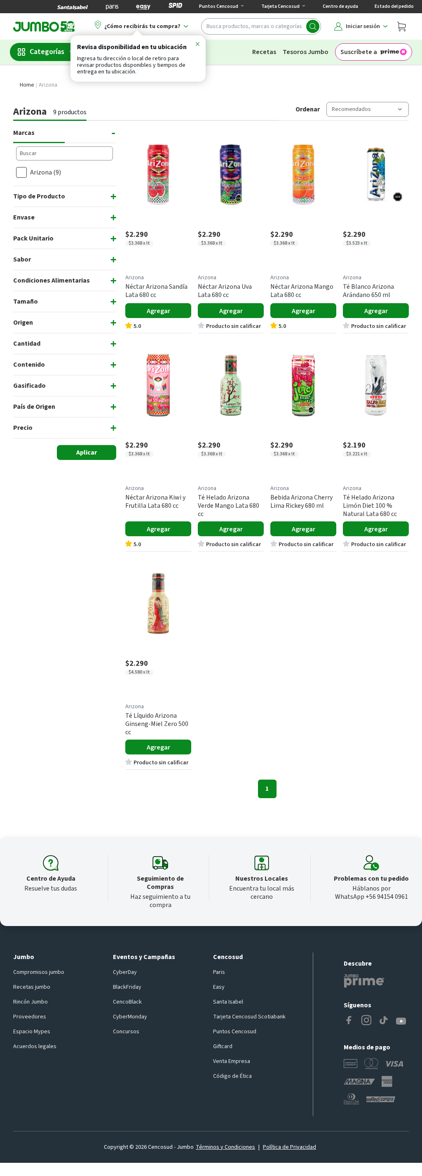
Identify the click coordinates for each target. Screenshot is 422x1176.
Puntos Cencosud (234, 1032)
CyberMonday (130, 1017)
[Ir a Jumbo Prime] (364, 980)
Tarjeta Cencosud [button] (280, 6)
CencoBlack (127, 1002)
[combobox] (261, 26)
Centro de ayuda (340, 6)
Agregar (158, 311)
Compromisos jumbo (38, 972)
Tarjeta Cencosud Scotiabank (249, 1017)
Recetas (264, 52)
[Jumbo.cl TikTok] (383, 1021)
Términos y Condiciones (225, 1147)
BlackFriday (127, 987)
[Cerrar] (197, 45)
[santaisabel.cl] (72, 6)
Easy (219, 987)
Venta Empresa (231, 1061)
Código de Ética (232, 1076)
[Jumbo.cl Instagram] (366, 1021)
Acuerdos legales (34, 1046)
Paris (219, 972)
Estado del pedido (394, 6)
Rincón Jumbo (30, 1002)
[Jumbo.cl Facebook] (349, 1021)
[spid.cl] (175, 6)
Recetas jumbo (31, 987)
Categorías (47, 52)
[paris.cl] (112, 6)
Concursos (126, 1032)
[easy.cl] (143, 6)
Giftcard (222, 1046)
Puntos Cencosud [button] (218, 6)
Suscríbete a (358, 52)
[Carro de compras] (401, 26)
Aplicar (86, 452)
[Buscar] (312, 26)
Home (27, 85)
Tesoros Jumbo (305, 52)
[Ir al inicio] (44, 26)
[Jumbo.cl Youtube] (401, 1021)
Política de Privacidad (289, 1147)
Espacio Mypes (31, 1032)
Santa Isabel (228, 1002)
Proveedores (29, 1017)
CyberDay (125, 972)
